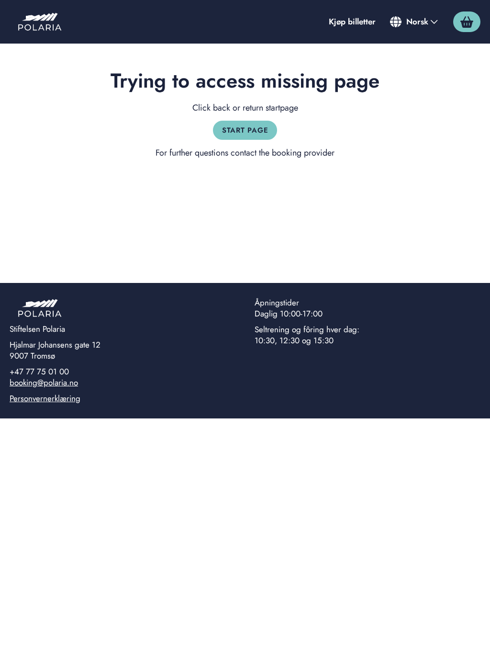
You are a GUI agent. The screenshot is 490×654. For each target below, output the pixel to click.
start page (245, 130)
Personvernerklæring (45, 398)
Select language (414, 21)
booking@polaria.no (44, 382)
